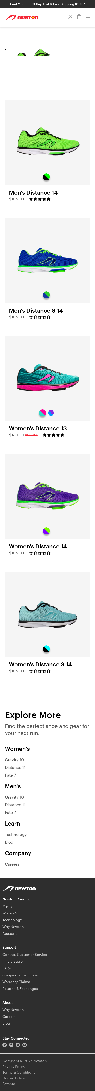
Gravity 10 (14, 759)
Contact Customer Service (24, 954)
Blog (9, 842)
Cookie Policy (13, 1078)
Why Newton (13, 926)
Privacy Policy (13, 1066)
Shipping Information (20, 975)
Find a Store (12, 961)
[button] (39, 199)
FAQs (6, 968)
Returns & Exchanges (20, 988)
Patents (8, 1084)
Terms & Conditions (18, 1072)
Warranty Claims (16, 982)
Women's (10, 913)
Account (9, 933)
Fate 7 (10, 775)
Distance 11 (15, 767)
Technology (16, 834)
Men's (7, 906)
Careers (12, 864)
